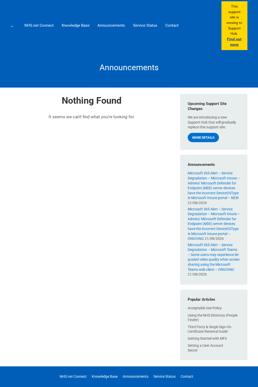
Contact (172, 25)
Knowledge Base (75, 25)
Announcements (111, 25)
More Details (203, 137)
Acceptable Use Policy (205, 308)
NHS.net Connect (39, 25)
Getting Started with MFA (207, 338)
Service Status (145, 25)
